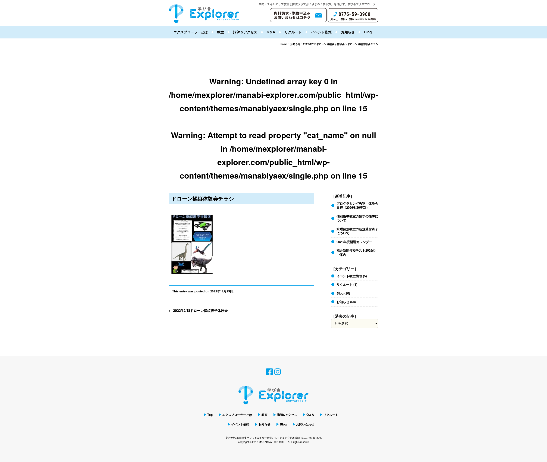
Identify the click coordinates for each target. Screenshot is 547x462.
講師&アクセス (287, 414)
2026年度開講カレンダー (354, 241)
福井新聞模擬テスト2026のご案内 (356, 252)
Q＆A (271, 31)
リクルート (293, 31)
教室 (220, 31)
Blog (368, 31)
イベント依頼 (321, 31)
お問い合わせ (305, 424)
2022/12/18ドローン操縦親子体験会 (198, 310)
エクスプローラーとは (191, 31)
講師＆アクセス (245, 31)
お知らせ (348, 31)
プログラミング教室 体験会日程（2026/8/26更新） (357, 205)
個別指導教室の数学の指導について (357, 218)
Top (210, 414)
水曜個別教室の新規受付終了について (357, 231)
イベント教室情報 (349, 276)
